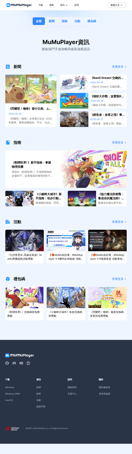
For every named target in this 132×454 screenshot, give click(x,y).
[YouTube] (21, 363)
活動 (77, 21)
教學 (38, 393)
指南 (64, 21)
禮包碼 (91, 21)
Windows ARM (12, 393)
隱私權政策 (104, 387)
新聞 (52, 21)
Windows (9, 387)
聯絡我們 (72, 387)
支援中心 (72, 393)
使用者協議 (104, 393)
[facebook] (7, 363)
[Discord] (14, 363)
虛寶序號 (40, 406)
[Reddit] (28, 363)
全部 (39, 21)
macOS (9, 400)
